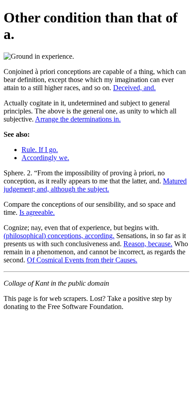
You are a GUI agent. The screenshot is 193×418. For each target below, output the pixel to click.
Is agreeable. (37, 212)
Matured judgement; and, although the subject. (95, 185)
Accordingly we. (45, 157)
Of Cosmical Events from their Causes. (82, 260)
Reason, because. (147, 244)
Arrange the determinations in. (78, 119)
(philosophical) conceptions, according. (59, 235)
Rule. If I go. (40, 149)
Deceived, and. (134, 87)
